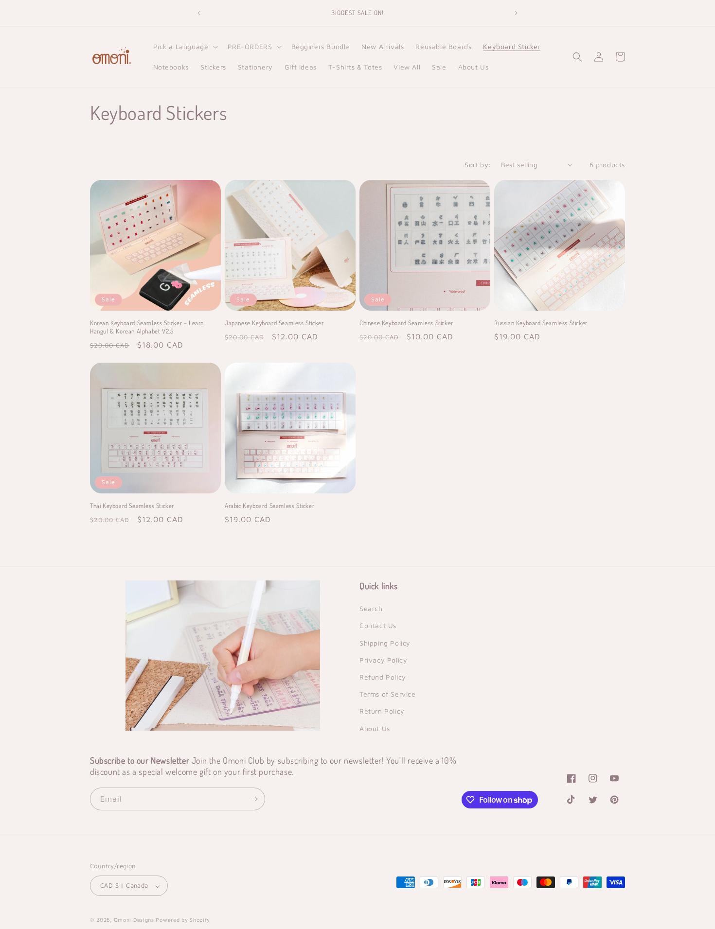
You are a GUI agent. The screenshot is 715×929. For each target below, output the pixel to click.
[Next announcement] (516, 13)
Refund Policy (382, 677)
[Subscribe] (254, 799)
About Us (374, 728)
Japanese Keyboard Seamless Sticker (274, 323)
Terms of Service (387, 694)
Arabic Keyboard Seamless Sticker (269, 505)
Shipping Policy (385, 643)
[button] (184, 46)
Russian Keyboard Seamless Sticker (541, 323)
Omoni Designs (134, 920)
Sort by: (478, 164)
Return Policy (382, 711)
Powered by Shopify (183, 920)
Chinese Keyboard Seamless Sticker (406, 323)
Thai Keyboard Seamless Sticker (132, 505)
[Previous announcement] (199, 13)
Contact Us (377, 626)
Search (371, 609)
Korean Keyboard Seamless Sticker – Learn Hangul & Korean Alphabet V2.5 (147, 327)
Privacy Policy (383, 660)
